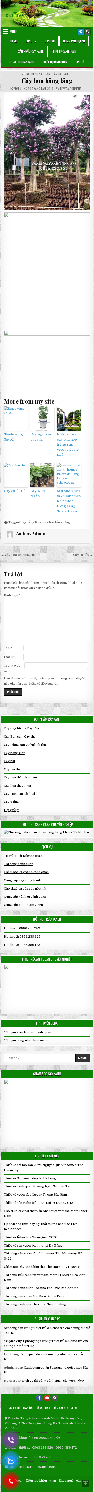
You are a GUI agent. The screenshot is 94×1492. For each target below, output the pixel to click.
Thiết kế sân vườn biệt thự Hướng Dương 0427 (39, 1203)
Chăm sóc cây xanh (21, 61)
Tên (8, 648)
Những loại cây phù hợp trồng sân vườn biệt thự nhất (68, 444)
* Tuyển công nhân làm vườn (25, 1040)
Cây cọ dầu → (83, 555)
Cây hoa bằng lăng (47, 80)
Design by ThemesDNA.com (47, 1487)
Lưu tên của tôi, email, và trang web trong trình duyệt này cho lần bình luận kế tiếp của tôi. (44, 681)
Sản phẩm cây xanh (30, 51)
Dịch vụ (50, 41)
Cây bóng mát (35, 73)
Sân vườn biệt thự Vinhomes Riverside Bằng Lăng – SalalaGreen (69, 501)
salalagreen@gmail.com (37, 1467)
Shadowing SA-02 (13, 436)
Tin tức (80, 61)
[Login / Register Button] (81, 32)
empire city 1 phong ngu (22, 1341)
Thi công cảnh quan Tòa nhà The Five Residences (41, 1288)
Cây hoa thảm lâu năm (20, 777)
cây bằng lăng (31, 522)
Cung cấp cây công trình (22, 880)
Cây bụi (9, 761)
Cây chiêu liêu (15, 491)
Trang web (12, 665)
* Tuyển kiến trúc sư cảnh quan (27, 1032)
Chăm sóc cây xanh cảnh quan (26, 872)
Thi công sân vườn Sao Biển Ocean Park (34, 1296)
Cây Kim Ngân (37, 493)
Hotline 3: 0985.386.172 (22, 944)
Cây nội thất (13, 769)
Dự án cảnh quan (74, 41)
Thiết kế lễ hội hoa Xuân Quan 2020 (30, 1237)
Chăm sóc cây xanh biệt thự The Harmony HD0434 (42, 1266)
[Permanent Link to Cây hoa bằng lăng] (47, 152)
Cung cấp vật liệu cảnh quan (25, 896)
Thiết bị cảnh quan (54, 61)
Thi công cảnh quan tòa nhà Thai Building (35, 1304)
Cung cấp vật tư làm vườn (23, 905)
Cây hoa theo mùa (17, 785)
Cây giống (11, 802)
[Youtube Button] (47, 1398)
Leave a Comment (70, 88)
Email (9, 657)
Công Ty (31, 41)
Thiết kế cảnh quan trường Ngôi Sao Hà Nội (37, 1186)
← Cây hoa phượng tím (18, 555)
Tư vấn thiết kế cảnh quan (23, 856)
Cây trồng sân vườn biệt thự (25, 745)
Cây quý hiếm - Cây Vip (21, 728)
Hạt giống (11, 810)
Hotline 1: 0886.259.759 (22, 928)
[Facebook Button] (39, 1398)
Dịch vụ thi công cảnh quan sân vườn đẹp (53, 1380)
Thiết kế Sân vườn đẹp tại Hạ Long (30, 1178)
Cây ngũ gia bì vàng (40, 436)
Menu (13, 31)
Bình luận (12, 595)
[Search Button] (87, 32)
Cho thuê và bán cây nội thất (25, 888)
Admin (17, 88)
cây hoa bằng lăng (56, 522)
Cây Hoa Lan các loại (19, 794)
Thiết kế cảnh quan (63, 51)
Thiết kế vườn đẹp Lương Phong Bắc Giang (36, 1194)
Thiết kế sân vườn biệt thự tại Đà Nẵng (33, 1245)
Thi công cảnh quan (18, 864)
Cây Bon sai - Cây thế (19, 736)
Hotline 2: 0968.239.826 (22, 936)
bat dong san (13, 1328)
